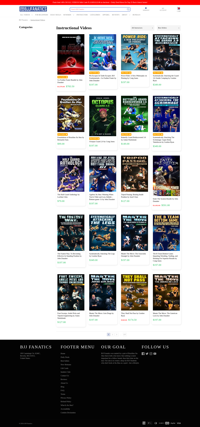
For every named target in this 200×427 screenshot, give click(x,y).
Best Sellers (65, 361)
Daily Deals (55, 15)
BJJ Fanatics (23, 20)
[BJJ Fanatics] (33, 9)
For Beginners (41, 15)
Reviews (115, 15)
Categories (95, 15)
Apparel (106, 15)
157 (124, 334)
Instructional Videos (38, 20)
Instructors (82, 15)
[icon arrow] (129, 334)
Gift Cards (64, 368)
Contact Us (65, 376)
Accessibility (65, 409)
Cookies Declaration (68, 413)
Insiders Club (65, 372)
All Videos (25, 15)
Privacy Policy (66, 398)
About (124, 15)
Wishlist (146, 10)
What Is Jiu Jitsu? (67, 405)
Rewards (67, 15)
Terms (63, 394)
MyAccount (163, 9)
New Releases (66, 365)
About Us (64, 383)
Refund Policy (66, 402)
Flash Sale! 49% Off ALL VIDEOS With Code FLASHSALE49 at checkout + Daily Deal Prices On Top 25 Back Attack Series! (100, 2)
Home (63, 353)
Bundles (136, 15)
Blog (62, 387)
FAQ (62, 390)
